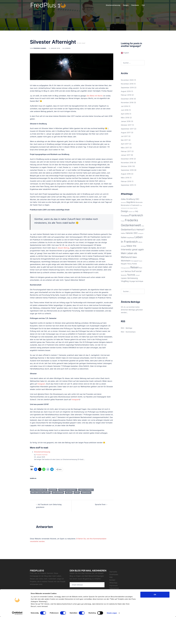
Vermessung (86, 492)
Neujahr (69, 492)
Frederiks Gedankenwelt (67, 490)
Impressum (113, 585)
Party (129, 264)
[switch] (63, 613)
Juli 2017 (124, 136)
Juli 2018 (124, 106)
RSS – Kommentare (128, 332)
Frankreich (136, 215)
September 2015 (127, 185)
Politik (134, 264)
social (138, 271)
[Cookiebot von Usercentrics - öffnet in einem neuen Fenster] (17, 613)
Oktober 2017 (126, 125)
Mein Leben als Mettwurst (40, 492)
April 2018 (125, 114)
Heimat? (140, 229)
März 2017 (125, 148)
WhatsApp (113, 583)
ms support (135, 261)
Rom (140, 268)
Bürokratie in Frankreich (130, 205)
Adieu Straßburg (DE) (38, 490)
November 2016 (127, 163)
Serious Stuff (130, 271)
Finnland (125, 215)
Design (124, 211)
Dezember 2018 (127, 99)
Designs (126, 5)
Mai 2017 (124, 140)
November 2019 (127, 84)
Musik (140, 261)
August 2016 (126, 174)
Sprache (123, 275)
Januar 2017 (125, 155)
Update (124, 278)
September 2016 (127, 170)
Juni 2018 (124, 110)
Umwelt (138, 275)
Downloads (135, 5)
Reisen (77, 492)
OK (155, 594)
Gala (143, 226)
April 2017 (125, 144)
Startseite (113, 572)
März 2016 (125, 178)
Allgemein (66, 48)
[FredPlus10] (48, 5)
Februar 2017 (126, 151)
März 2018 (125, 118)
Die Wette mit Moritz (95, 96)
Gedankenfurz (128, 229)
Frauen (122, 221)
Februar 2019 (126, 95)
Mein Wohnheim (58, 492)
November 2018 (127, 102)
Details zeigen (112, 613)
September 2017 (127, 129)
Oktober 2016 (126, 166)
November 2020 (127, 80)
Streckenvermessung (113, 5)
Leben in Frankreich (86, 490)
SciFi (122, 271)
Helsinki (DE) (132, 233)
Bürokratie (139, 202)
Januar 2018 (125, 121)
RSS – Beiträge (126, 328)
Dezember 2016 (127, 159)
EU (133, 211)
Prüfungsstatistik (125, 268)
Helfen (123, 233)
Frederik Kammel (39, 48)
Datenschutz (114, 588)
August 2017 (125, 133)
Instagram (41, 384)
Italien (123, 237)
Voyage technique (136, 281)
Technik (131, 274)
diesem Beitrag (63, 248)
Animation (123, 202)
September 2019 (127, 88)
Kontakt (112, 580)
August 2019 (126, 91)
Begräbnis (52, 490)
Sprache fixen (100, 504)
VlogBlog (125, 281)
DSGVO (131, 211)
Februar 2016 (126, 181)
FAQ (143, 5)
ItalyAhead (130, 237)
